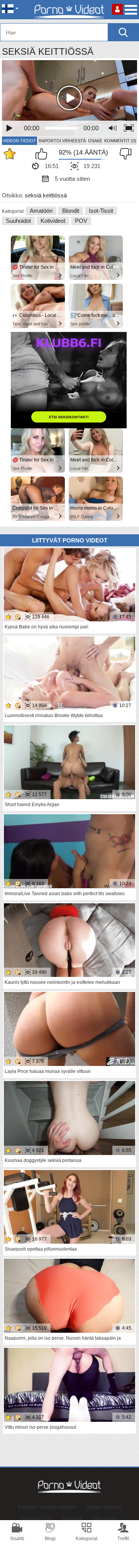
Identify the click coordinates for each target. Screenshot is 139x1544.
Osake (95, 140)
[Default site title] (69, 9)
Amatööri (41, 210)
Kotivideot (53, 220)
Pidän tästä (43, 154)
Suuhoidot (18, 220)
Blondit (70, 210)
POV (81, 220)
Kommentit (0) (120, 140)
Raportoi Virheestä (62, 140)
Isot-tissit (101, 210)
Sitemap (72, 1519)
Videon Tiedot (19, 140)
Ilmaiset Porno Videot (47, 1507)
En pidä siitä (123, 154)
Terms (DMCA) (103, 1507)
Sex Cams (105, 1519)
